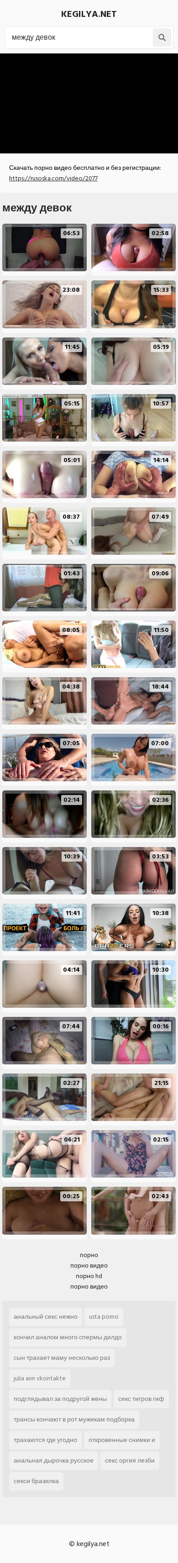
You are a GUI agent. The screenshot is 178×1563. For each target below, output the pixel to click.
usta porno (104, 1316)
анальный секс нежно (46, 1316)
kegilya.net (89, 14)
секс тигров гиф (141, 1399)
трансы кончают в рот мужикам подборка (74, 1419)
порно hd (89, 1276)
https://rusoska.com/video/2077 (53, 178)
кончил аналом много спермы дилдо (68, 1337)
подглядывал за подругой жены (60, 1399)
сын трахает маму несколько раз (62, 1357)
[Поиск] (162, 37)
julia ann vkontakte (40, 1378)
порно (89, 1255)
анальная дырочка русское (54, 1460)
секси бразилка (36, 1481)
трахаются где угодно (45, 1440)
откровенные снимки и (122, 1440)
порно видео (89, 1265)
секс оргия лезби (130, 1460)
